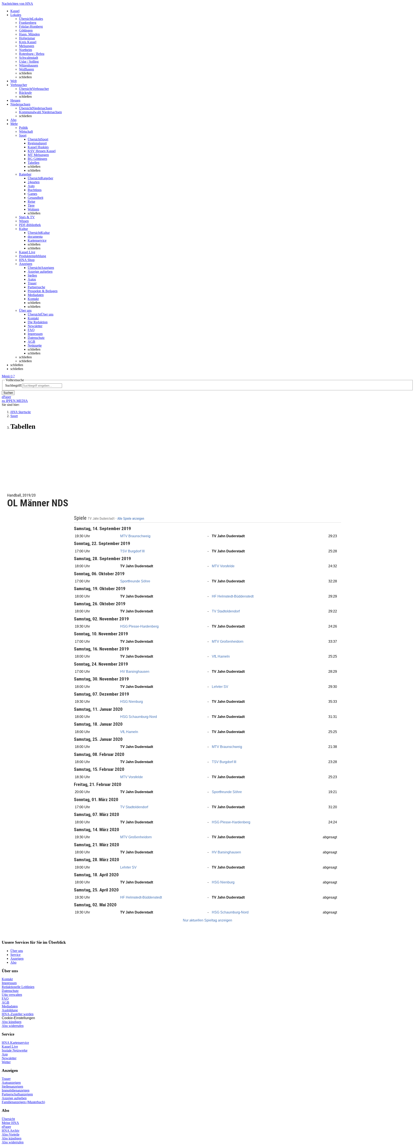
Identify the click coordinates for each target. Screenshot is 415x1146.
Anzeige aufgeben (40, 271)
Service (15, 954)
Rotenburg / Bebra (31, 54)
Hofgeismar (27, 38)
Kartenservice (37, 240)
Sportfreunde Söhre (135, 581)
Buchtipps (35, 190)
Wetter (6, 1062)
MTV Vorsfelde (223, 566)
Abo (13, 962)
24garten (34, 182)
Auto (31, 186)
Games (32, 194)
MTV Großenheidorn (227, 641)
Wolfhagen (26, 69)
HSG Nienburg (131, 701)
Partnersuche (36, 287)
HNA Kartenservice (15, 1042)
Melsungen (26, 46)
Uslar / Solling (29, 61)
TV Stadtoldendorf (226, 611)
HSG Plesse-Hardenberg (139, 626)
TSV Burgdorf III (132, 551)
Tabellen (33, 162)
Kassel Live (10, 1046)
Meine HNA (10, 1123)
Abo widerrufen (13, 1026)
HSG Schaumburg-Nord (138, 717)
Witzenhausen (28, 65)
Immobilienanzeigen (15, 1090)
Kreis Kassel (27, 42)
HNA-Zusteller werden (18, 1014)
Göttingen (26, 30)
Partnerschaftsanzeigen (17, 1094)
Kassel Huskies (38, 147)
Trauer (32, 283)
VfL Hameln (221, 656)
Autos (32, 279)
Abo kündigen (11, 1022)
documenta (35, 236)
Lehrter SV (220, 687)
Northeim (25, 50)
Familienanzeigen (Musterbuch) (23, 1102)
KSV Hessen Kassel (42, 151)
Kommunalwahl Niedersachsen (40, 112)
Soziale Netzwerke (14, 1050)
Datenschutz (36, 337)
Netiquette (35, 345)
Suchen (8, 392)
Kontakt (33, 299)
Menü (6, 376)
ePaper (6, 1126)
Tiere (31, 205)
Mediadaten (36, 295)
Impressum (35, 334)
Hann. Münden (29, 34)
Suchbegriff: (13, 385)
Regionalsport (37, 143)
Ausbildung (10, 1010)
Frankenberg (27, 22)
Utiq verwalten (12, 994)
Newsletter (35, 326)
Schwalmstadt (28, 57)
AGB (31, 341)
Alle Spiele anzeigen (131, 519)
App (5, 1054)
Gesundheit (35, 197)
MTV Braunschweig (135, 536)
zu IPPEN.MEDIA (15, 401)
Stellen (32, 275)
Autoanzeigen (11, 1082)
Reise (31, 201)
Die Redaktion (38, 322)
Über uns (16, 951)
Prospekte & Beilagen (42, 291)
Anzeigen (17, 958)
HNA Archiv (10, 1130)
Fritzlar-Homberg (31, 26)
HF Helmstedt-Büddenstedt (233, 596)
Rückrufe (25, 92)
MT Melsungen (38, 155)
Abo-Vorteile (10, 1134)
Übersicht (8, 1119)
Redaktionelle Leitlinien (18, 987)
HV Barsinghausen (134, 671)
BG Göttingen (37, 159)
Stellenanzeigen (12, 1086)
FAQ (31, 330)
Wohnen (33, 209)
